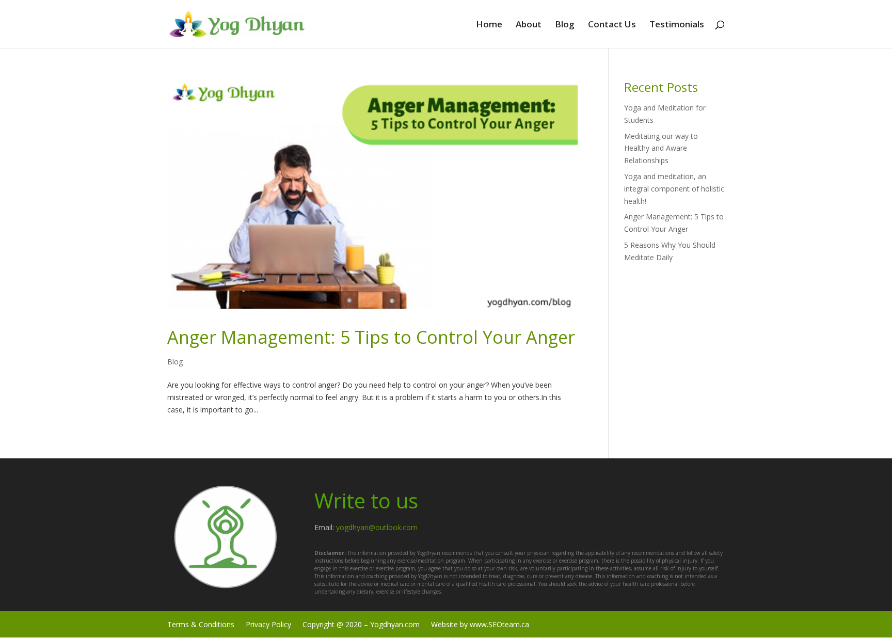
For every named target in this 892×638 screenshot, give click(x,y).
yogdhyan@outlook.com (377, 527)
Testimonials (676, 25)
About (528, 25)
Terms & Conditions (200, 623)
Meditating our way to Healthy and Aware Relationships (661, 148)
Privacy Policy (268, 623)
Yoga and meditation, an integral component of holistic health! (674, 188)
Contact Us (612, 25)
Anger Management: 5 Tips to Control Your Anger (371, 337)
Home (489, 25)
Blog (565, 25)
